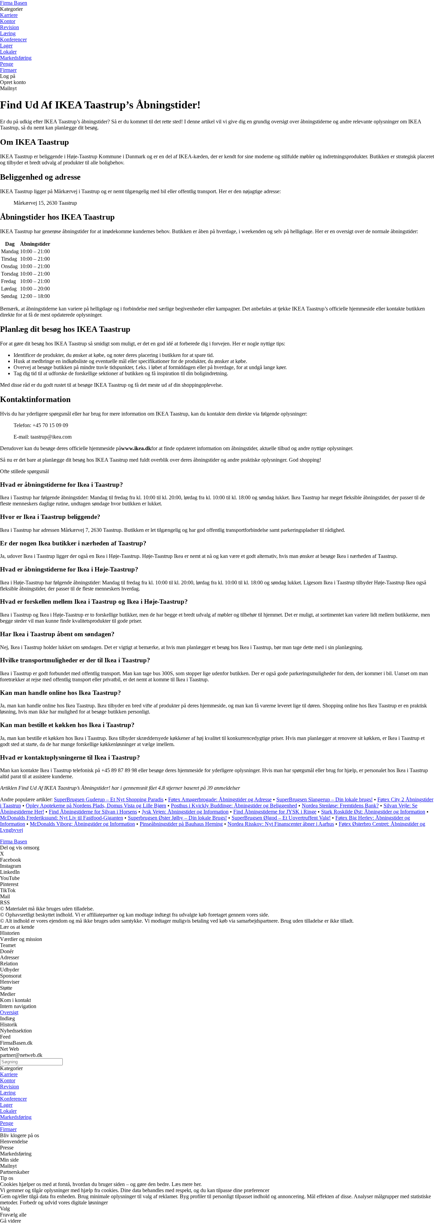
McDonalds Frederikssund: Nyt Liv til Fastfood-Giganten (61, 818)
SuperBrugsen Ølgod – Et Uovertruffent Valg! (281, 818)
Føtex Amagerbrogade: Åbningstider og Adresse (220, 799)
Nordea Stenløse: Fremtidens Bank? (340, 805)
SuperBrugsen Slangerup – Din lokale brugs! (324, 799)
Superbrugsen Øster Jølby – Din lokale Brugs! (177, 818)
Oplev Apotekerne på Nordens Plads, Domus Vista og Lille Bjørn (96, 805)
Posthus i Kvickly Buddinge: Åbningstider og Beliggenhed (234, 805)
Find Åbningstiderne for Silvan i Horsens (93, 812)
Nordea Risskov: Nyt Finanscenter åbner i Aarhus (281, 824)
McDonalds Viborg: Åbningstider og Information (82, 824)
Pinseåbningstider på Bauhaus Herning (181, 824)
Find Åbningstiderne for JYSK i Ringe (274, 812)
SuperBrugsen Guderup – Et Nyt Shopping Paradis (108, 799)
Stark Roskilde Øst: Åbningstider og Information (373, 812)
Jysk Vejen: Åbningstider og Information (185, 812)
